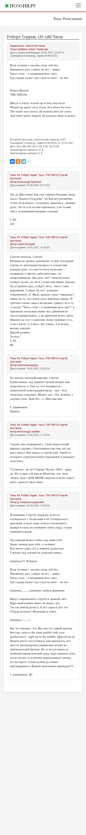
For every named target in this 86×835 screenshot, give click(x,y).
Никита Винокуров (27, 365)
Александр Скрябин (28, 431)
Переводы (42, 49)
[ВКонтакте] (12, 161)
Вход (57, 19)
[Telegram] (23, 161)
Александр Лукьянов (29, 181)
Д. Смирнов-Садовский (30, 502)
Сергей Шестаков (35, 45)
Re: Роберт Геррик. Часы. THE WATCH (38, 175)
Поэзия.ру (23, 5)
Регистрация (72, 19)
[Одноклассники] (18, 161)
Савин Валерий (26, 244)
